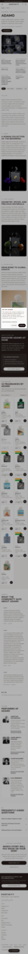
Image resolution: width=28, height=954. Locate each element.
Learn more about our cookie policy (9, 321)
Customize (14, 325)
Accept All (22, 325)
